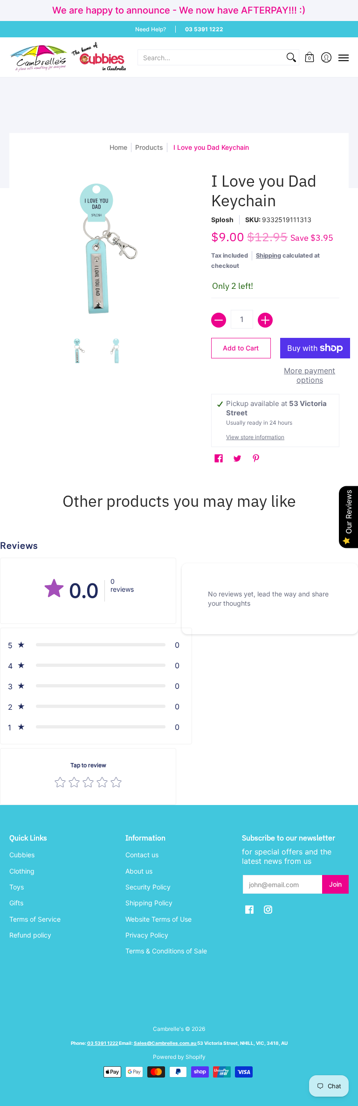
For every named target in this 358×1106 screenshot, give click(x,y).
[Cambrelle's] (67, 57)
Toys (16, 887)
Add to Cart (241, 348)
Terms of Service (35, 919)
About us (138, 871)
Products (149, 147)
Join (335, 884)
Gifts (16, 903)
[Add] (265, 320)
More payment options (309, 375)
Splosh (222, 220)
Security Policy (148, 887)
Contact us (141, 855)
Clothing (21, 871)
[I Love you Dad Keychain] (77, 351)
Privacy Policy (146, 935)
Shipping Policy (148, 903)
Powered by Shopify (179, 1056)
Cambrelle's (168, 1028)
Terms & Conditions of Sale (166, 951)
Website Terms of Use (158, 919)
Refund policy (30, 935)
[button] (310, 57)
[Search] (291, 57)
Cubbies (21, 855)
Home (118, 147)
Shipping (268, 255)
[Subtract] (218, 320)
